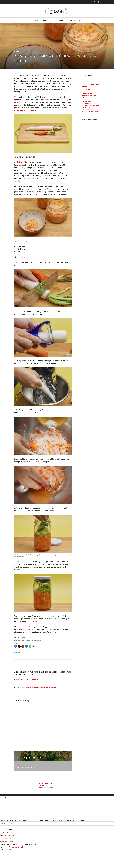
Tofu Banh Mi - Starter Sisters (31, 679)
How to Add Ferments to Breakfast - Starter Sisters (38, 687)
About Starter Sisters (20, 2)
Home (37, 20)
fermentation (20, 102)
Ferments (45, 20)
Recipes (53, 20)
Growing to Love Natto (90, 111)
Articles (72, 20)
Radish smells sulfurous (24, 162)
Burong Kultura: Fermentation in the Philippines (89, 95)
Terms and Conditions (46, 788)
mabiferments (21, 637)
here (35, 621)
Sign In (21, 847)
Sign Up (14, 847)
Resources (62, 20)
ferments (39, 640)
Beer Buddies (87, 90)
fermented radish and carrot (25, 640)
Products (42, 785)
